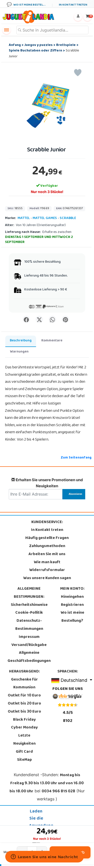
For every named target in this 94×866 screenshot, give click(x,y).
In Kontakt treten (47, 530)
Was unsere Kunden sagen (47, 578)
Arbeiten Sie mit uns (47, 554)
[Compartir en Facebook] (26, 319)
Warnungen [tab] (19, 352)
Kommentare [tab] (51, 340)
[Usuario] (78, 17)
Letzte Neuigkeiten (24, 740)
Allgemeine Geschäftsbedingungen (29, 657)
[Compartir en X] (39, 319)
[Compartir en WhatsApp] (52, 319)
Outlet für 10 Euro (24, 696)
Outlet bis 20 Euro (24, 704)
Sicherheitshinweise (29, 605)
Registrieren (72, 605)
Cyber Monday (24, 728)
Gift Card (24, 752)
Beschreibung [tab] (21, 340)
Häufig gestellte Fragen (47, 538)
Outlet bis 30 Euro (24, 712)
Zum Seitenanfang (76, 458)
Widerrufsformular (47, 570)
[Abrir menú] (7, 30)
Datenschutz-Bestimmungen (29, 625)
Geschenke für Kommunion (24, 684)
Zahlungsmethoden (47, 546)
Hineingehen (72, 597)
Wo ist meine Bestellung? (72, 617)
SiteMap (24, 760)
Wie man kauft (47, 562)
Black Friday (24, 720)
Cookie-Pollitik (29, 613)
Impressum (29, 637)
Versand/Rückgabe (29, 645)
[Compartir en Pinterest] (65, 319)
